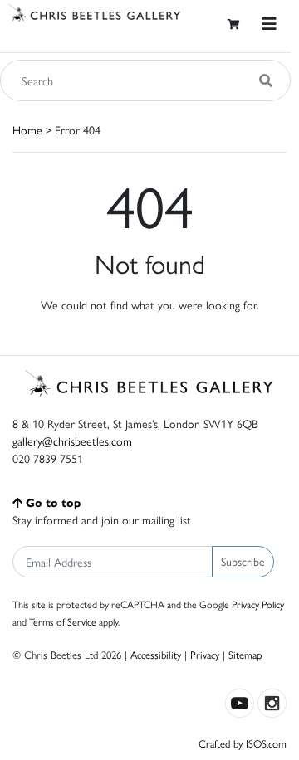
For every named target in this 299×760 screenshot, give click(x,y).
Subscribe (243, 561)
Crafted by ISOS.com (243, 743)
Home (27, 129)
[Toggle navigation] (269, 24)
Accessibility (155, 654)
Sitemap (245, 654)
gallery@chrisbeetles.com (72, 440)
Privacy (204, 654)
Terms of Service (62, 621)
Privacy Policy (258, 604)
